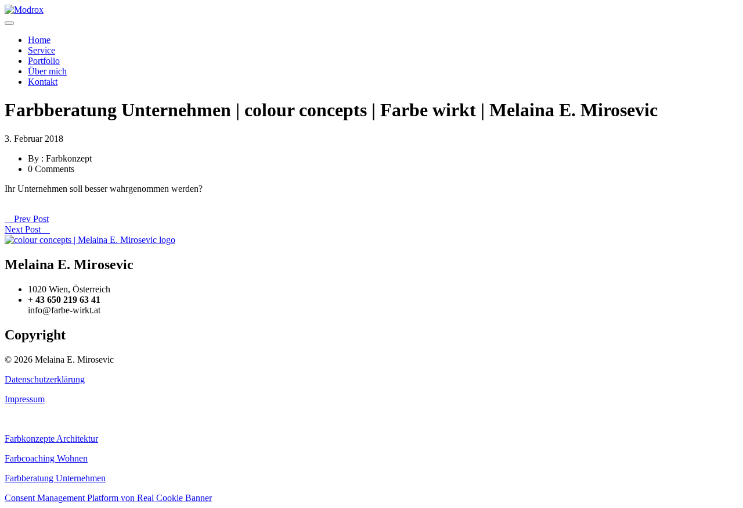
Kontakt (42, 82)
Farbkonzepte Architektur (51, 438)
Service (41, 50)
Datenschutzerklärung (45, 379)
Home (39, 40)
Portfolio (44, 61)
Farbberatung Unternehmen (55, 478)
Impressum (25, 399)
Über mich (47, 71)
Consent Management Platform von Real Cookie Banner (108, 498)
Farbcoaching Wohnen (46, 458)
